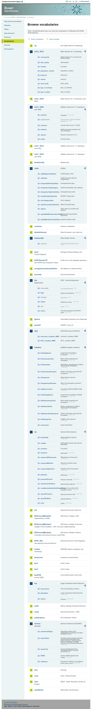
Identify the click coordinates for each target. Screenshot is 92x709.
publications (39, 618)
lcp (35, 583)
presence (44, 75)
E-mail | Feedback (10, 702)
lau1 (36, 563)
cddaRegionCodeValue (48, 174)
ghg (36, 331)
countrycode (45, 57)
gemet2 (37, 325)
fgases (37, 319)
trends (43, 139)
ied (35, 510)
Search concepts (54, 39)
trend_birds (44, 83)
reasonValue (45, 638)
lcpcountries (45, 589)
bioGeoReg (44, 437)
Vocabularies (9, 41)
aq (35, 46)
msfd (36, 606)
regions (43, 209)
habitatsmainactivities (48, 400)
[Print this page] (73, 1)
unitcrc (43, 311)
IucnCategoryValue (47, 200)
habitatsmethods (46, 406)
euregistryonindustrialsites (45, 269)
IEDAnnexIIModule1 (42, 516)
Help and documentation (13, 21)
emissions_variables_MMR (50, 336)
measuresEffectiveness (48, 457)
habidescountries (47, 389)
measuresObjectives (48, 469)
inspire (37, 549)
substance (44, 661)
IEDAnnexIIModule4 (42, 533)
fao (35, 280)
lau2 (36, 569)
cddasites (44, 178)
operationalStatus (47, 631)
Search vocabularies (37, 39)
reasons (43, 135)
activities (44, 115)
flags (42, 293)
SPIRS (43, 656)
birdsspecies (45, 377)
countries (44, 125)
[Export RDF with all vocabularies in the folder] (85, 51)
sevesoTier (44, 649)
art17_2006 (39, 107)
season (43, 79)
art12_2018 (39, 99)
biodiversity (39, 162)
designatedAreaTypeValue (49, 183)
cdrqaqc (43, 443)
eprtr (36, 252)
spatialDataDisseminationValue (50, 214)
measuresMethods (47, 463)
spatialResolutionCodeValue (50, 219)
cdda (36, 168)
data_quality (45, 62)
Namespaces (8, 49)
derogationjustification (48, 383)
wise (36, 682)
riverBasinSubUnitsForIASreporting (50, 488)
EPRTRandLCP (41, 260)
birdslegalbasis (46, 353)
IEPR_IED (38, 541)
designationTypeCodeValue (50, 192)
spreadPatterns (46, 498)
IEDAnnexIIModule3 (42, 524)
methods (44, 129)
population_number (47, 71)
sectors (43, 599)
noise (36, 612)
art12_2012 (39, 52)
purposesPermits (46, 479)
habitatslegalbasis (47, 395)
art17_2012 (39, 146)
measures (44, 453)
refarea (43, 302)
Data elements (9, 33)
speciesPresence (46, 494)
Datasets (7, 25)
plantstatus (44, 593)
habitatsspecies (46, 419)
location (43, 66)
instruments (45, 425)
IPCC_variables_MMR (48, 341)
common (38, 226)
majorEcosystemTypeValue (50, 204)
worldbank (38, 690)
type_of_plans (45, 92)
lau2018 (37, 575)
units (42, 503)
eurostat (37, 274)
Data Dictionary (21, 17)
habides (37, 347)
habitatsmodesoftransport (49, 413)
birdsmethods (45, 365)
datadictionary (40, 232)
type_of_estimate (46, 88)
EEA (13, 1)
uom (36, 676)
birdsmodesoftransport (48, 372)
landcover (38, 557)
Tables (6, 29)
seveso (37, 624)
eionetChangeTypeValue (49, 196)
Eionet (13, 17)
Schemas (7, 37)
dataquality (39, 238)
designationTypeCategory (49, 188)
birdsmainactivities (47, 359)
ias (35, 432)
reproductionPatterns (48, 484)
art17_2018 (39, 154)
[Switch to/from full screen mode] (76, 1)
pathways (44, 475)
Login (69, 1)
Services (7, 45)
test (35, 670)
